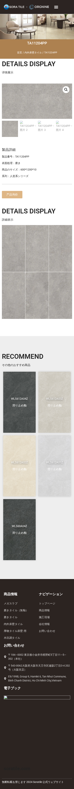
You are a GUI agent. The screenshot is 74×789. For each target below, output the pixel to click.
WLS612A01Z (54, 462)
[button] (56, 7)
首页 (19, 52)
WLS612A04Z (19, 399)
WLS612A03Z (54, 399)
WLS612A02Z (19, 462)
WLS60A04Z (19, 526)
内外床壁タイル (33, 52)
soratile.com (17, 768)
